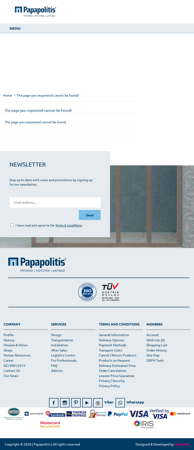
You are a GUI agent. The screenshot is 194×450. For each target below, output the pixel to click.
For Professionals (64, 360)
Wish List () (155, 340)
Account (152, 335)
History (9, 340)
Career (8, 360)
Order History (156, 350)
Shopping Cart (157, 345)
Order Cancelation (112, 370)
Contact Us (12, 370)
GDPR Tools (155, 360)
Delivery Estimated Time (117, 365)
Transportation (62, 340)
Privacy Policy (109, 386)
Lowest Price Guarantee (117, 375)
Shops (8, 350)
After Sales (59, 350)
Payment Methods (112, 345)
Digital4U (182, 444)
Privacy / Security (112, 380)
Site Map (152, 355)
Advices (57, 370)
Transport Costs (110, 350)
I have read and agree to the (48, 225)
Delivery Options (111, 340)
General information (114, 335)
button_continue (173, 137)
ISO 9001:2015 (14, 365)
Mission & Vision (16, 345)
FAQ (54, 365)
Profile (9, 335)
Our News (11, 375)
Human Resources (17, 355)
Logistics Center (63, 355)
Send (89, 215)
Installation (59, 345)
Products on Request (114, 360)
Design (56, 335)
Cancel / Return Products (117, 355)
